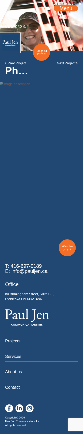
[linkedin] (19, 408)
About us (13, 371)
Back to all (17, 26)
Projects (12, 341)
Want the (67, 247)
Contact (12, 387)
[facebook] (9, 408)
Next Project (66, 63)
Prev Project (17, 63)
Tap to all (41, 52)
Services (13, 356)
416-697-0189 (26, 266)
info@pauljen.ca (29, 271)
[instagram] (30, 408)
